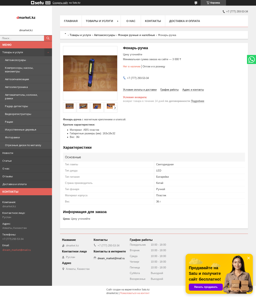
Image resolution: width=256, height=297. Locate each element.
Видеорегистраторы (18, 114)
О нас (5, 168)
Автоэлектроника (16, 87)
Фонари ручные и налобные (136, 35)
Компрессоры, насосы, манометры (19, 69)
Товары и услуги (12, 52)
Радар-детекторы (16, 106)
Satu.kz (146, 289)
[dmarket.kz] (26, 19)
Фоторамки (12, 137)
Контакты (153, 21)
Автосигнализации (17, 79)
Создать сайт (60, 2)
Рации (9, 122)
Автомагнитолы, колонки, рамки (21, 96)
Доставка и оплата (14, 184)
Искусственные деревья (20, 129)
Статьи (7, 160)
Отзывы (7, 176)
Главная (71, 21)
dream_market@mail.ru (16, 250)
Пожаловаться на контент (135, 293)
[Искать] (48, 38)
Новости (7, 153)
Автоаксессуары (15, 60)
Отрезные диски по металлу (23, 145)
